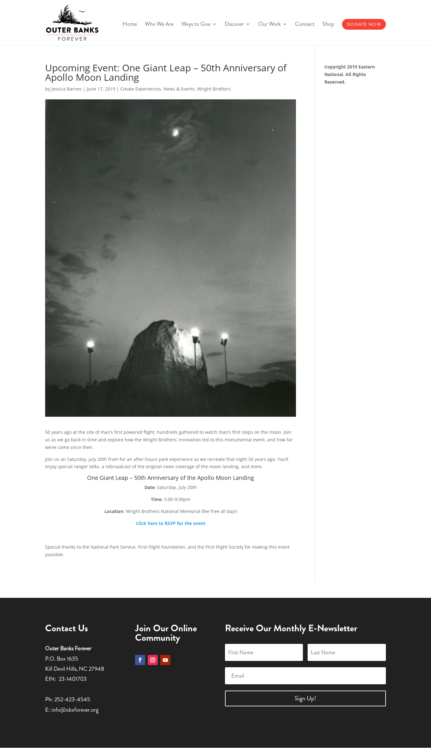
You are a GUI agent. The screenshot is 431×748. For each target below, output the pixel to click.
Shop (328, 25)
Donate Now (364, 24)
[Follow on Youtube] (165, 660)
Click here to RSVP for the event (170, 523)
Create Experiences (140, 89)
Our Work (269, 25)
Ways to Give (195, 25)
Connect (305, 25)
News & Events (179, 89)
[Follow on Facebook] (140, 660)
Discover (234, 25)
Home (130, 25)
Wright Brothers (214, 89)
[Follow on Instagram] (153, 660)
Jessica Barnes (66, 89)
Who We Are (159, 25)
